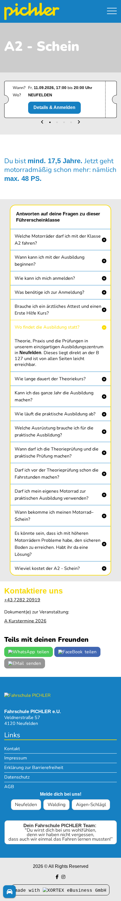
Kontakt (12, 749)
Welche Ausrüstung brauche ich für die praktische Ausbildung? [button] (54, 431)
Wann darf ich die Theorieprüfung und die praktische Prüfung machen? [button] (56, 452)
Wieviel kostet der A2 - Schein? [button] (47, 568)
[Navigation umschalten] (112, 11)
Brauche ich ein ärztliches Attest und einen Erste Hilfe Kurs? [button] (58, 310)
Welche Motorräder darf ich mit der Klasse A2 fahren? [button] (58, 239)
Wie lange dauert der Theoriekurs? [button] (50, 379)
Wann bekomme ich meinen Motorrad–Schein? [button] (54, 515)
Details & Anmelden (54, 107)
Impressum (15, 758)
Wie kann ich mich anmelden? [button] (45, 278)
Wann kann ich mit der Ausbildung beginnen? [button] (49, 260)
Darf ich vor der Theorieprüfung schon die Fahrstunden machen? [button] (56, 473)
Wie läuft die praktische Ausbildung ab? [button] (55, 414)
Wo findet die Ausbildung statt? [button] (47, 327)
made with (29, 890)
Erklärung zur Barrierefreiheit (33, 768)
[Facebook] (57, 877)
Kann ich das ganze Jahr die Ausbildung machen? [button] (54, 396)
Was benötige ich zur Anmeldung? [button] (49, 292)
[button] (42, 122)
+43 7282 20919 (22, 600)
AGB (9, 787)
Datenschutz (17, 777)
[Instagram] (63, 877)
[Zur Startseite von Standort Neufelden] (43, 11)
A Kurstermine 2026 (25, 621)
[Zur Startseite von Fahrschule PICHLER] (27, 695)
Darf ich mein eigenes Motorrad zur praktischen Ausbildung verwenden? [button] (51, 494)
